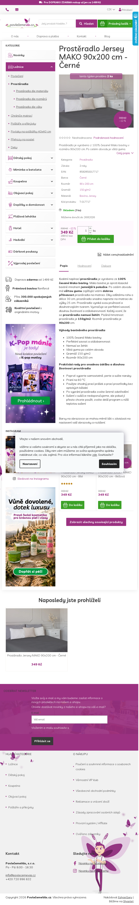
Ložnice (18, 67)
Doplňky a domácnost (29, 204)
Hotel (17, 228)
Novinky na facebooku (93, 863)
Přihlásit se (42, 741)
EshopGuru (125, 897)
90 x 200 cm (86, 183)
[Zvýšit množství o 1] (90, 228)
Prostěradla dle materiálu (32, 91)
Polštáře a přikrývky (23, 123)
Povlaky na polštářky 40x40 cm (31, 131)
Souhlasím (109, 464)
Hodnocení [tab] (84, 265)
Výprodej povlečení (26, 263)
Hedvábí (19, 240)
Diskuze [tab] (106, 265)
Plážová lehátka (24, 216)
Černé (83, 177)
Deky (14, 147)
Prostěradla (19, 84)
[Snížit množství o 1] (90, 233)
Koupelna (20, 181)
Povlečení (17, 76)
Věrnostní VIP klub (87, 780)
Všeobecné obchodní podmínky (95, 791)
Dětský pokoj (22, 158)
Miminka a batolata (27, 169)
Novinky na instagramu (93, 871)
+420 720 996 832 (18, 879)
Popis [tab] (64, 265)
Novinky (18, 55)
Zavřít (79, 254)
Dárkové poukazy (25, 251)
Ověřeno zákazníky (88, 834)
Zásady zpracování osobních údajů (98, 812)
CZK (109, 9)
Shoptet (128, 901)
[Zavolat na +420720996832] (10, 9)
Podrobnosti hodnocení (108, 137)
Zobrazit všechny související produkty (96, 522)
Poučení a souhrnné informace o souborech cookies (103, 766)
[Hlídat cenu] (116, 254)
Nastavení (30, 464)
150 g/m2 (85, 189)
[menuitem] (15, 36)
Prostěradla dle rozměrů (31, 99)
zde (94, 454)
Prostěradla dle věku (29, 107)
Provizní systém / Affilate (91, 823)
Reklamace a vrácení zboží (92, 801)
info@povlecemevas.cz (21, 875)
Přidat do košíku (98, 239)
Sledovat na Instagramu (33, 478)
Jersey (92, 195)
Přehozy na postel (22, 139)
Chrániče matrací (21, 115)
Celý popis (123, 153)
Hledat (89, 23)
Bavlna (84, 195)
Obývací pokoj (23, 193)
